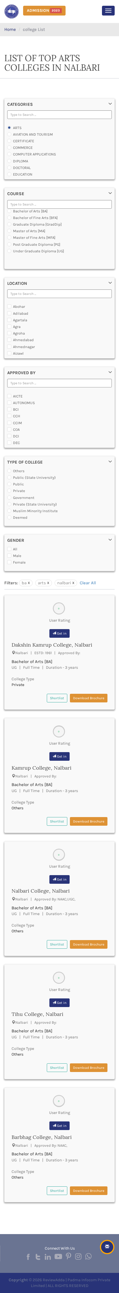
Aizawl (18, 353)
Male (17, 556)
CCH (16, 416)
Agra (17, 326)
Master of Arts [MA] (29, 231)
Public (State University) (34, 477)
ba (24, 582)
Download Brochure (88, 698)
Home (10, 29)
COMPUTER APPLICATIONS (34, 154)
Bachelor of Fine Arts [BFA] (35, 218)
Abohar (19, 306)
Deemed (20, 517)
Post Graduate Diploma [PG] (36, 244)
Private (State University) (35, 504)
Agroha (19, 333)
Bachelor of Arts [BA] (30, 211)
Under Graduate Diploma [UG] (38, 251)
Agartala (20, 320)
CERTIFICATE (23, 141)
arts (42, 582)
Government (23, 497)
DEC (16, 443)
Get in (61, 633)
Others (19, 471)
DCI (16, 436)
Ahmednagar (24, 347)
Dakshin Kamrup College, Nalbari (52, 644)
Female (19, 562)
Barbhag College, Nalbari (42, 1137)
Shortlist (57, 698)
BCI (16, 409)
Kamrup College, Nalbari (41, 767)
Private (19, 491)
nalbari (64, 582)
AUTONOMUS (24, 403)
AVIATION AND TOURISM (33, 134)
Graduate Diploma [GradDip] (37, 224)
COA (16, 429)
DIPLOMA (20, 161)
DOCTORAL (22, 168)
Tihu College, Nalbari (37, 1014)
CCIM (17, 423)
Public (18, 484)
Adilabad (20, 313)
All (15, 549)
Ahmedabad (23, 340)
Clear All (88, 582)
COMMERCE (23, 147)
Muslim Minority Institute (35, 511)
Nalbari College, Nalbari (41, 890)
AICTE (18, 396)
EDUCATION (22, 174)
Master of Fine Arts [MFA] (34, 237)
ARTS (17, 128)
